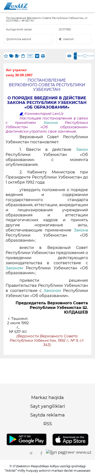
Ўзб (78, 56)
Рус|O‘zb (90, 56)
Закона (50, 122)
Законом (14, 268)
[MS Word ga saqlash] (37, 56)
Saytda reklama (47, 415)
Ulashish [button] (68, 39)
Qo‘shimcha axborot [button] (18, 39)
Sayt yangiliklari (47, 406)
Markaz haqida (47, 397)
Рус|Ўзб (85, 56)
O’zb (81, 56)
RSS (47, 423)
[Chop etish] (43, 56)
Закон (82, 149)
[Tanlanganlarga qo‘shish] (6, 56)
